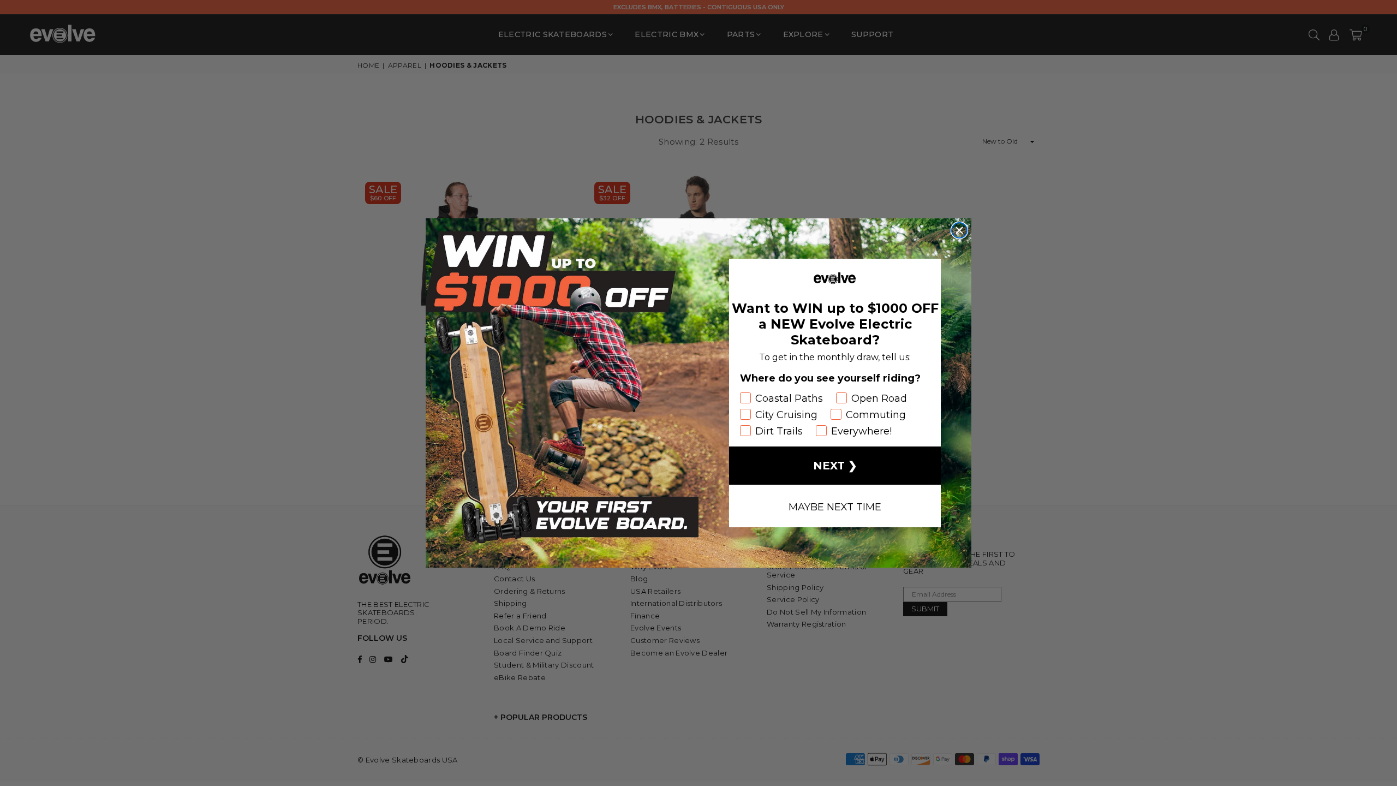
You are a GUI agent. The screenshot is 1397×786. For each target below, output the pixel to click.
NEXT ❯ (835, 465)
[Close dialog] (959, 230)
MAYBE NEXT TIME (835, 506)
